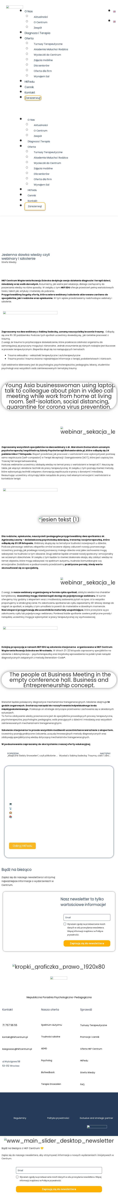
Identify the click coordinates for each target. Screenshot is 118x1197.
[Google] (70, 1100)
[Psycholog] (42, 1056)
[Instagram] (47, 1100)
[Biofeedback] (42, 1068)
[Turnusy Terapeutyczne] (81, 1021)
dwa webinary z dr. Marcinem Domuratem (73, 447)
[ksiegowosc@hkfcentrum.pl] (3, 1045)
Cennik (29, 87)
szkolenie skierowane (81, 294)
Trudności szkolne (50, 1036)
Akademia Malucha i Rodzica (51, 49)
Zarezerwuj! (33, 98)
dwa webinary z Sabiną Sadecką (39, 331)
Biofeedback (48, 1072)
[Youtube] (59, 1100)
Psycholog (46, 1060)
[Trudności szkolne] (42, 1032)
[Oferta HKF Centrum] (81, 1045)
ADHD (44, 1048)
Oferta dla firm (43, 71)
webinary (61, 294)
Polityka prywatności (58, 1118)
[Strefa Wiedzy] (81, 1068)
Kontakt (30, 92)
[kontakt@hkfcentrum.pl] (3, 1033)
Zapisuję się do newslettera (87, 943)
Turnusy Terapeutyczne (48, 44)
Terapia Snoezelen (51, 1084)
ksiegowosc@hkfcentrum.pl (17, 1049)
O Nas (29, 11)
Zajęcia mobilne (43, 60)
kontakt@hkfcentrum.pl (15, 1037)
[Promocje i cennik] (81, 1033)
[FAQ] (81, 1080)
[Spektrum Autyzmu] (42, 1021)
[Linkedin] (82, 1100)
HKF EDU (65, 287)
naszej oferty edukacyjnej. (75, 744)
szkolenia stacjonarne (63, 647)
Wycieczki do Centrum (47, 55)
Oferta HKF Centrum (91, 1048)
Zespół (38, 28)
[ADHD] (42, 1044)
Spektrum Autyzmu (51, 1024)
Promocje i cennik (89, 1036)
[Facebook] (36, 1100)
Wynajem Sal (41, 76)
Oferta (29, 38)
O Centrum (40, 22)
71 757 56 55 (9, 1025)
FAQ (82, 1084)
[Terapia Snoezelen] (42, 1080)
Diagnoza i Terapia (37, 33)
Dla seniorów (41, 65)
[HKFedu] (81, 1056)
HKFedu (30, 82)
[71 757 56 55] (3, 1021)
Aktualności (41, 17)
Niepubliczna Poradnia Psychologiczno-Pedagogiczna (59, 997)
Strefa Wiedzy (87, 1072)
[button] (61, 108)
